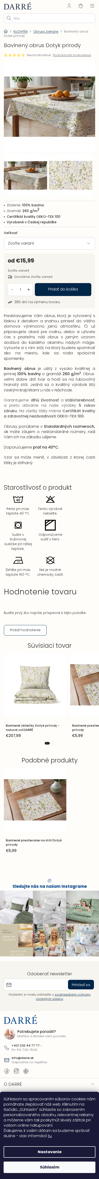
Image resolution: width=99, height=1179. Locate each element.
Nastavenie (48, 1152)
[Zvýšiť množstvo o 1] (28, 285)
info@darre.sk (23, 1062)
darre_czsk (16, 1076)
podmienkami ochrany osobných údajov (61, 1001)
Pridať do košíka (61, 285)
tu (50, 1136)
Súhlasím (47, 1167)
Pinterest (26, 1076)
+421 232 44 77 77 (26, 1050)
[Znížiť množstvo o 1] (12, 285)
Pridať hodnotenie (25, 636)
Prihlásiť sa (77, 989)
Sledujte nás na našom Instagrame (48, 893)
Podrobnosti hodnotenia (72, 55)
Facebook (7, 1076)
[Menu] (89, 6)
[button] (45, 750)
